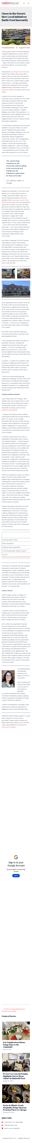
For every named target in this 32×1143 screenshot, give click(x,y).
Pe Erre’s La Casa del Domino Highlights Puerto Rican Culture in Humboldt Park (15, 1076)
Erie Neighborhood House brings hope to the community (14, 1044)
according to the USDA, (18, 72)
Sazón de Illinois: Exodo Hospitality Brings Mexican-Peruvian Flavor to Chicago (15, 1107)
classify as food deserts (9, 410)
